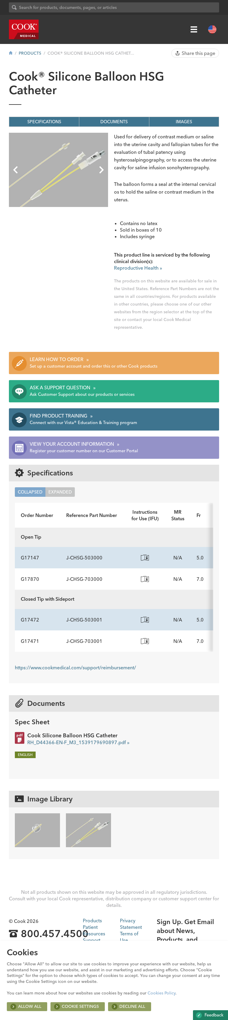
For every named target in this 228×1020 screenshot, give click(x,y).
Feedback (213, 1015)
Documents (114, 121)
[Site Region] (212, 29)
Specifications (44, 121)
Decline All (132, 1006)
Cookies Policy (161, 993)
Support (91, 940)
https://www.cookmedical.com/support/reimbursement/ (75, 667)
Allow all (29, 1006)
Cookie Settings (80, 1006)
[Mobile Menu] (194, 29)
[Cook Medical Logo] (24, 29)
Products (30, 53)
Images (184, 121)
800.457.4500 (54, 934)
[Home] (10, 53)
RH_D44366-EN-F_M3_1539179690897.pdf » (78, 742)
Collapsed (30, 492)
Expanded (60, 492)
